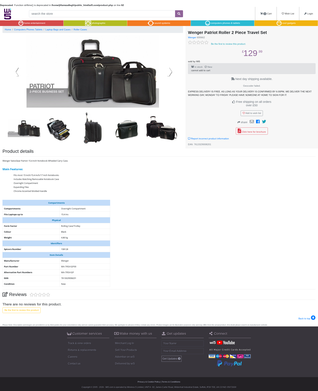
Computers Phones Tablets (28, 29)
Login (310, 13)
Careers (72, 356)
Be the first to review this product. (228, 44)
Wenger (192, 37)
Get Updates (170, 358)
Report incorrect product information (209, 138)
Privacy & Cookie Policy (149, 382)
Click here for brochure (253, 131)
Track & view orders (79, 343)
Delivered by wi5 (125, 363)
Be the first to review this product (21, 310)
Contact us (74, 363)
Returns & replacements (82, 350)
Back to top (304, 318)
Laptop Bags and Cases (58, 29)
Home (8, 29)
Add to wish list (253, 113)
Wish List (289, 13)
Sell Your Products (126, 350)
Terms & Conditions (171, 382)
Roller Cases (80, 29)
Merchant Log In (124, 343)
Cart (268, 13)
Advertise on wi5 (125, 356)
